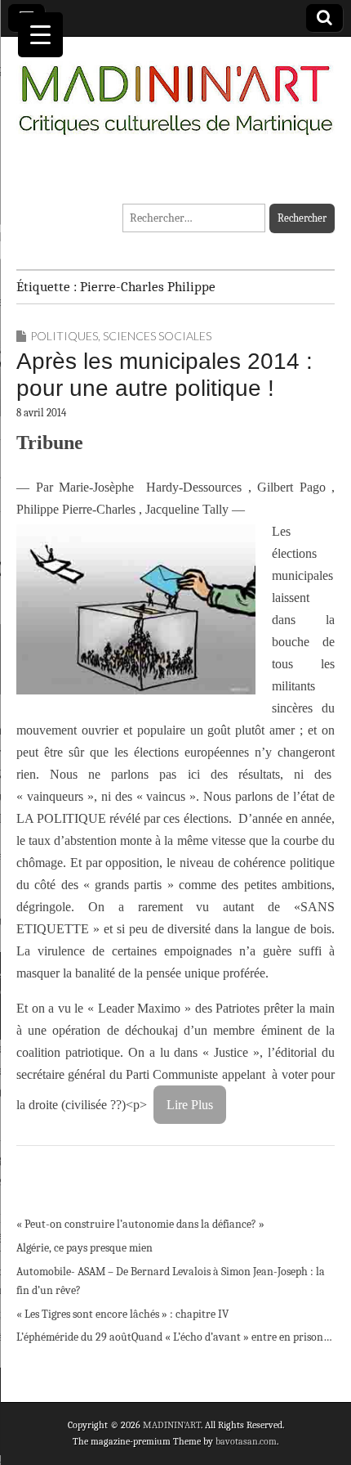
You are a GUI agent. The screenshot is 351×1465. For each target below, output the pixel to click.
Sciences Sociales (157, 336)
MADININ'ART (172, 1425)
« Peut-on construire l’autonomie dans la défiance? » (140, 1224)
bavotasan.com (246, 1441)
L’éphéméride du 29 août (73, 1337)
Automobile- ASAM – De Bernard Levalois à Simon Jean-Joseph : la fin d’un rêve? (170, 1281)
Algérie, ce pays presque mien (84, 1248)
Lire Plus (190, 1105)
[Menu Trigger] (40, 34)
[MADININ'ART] (175, 90)
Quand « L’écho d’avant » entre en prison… (231, 1337)
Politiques (64, 336)
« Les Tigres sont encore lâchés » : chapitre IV (122, 1314)
